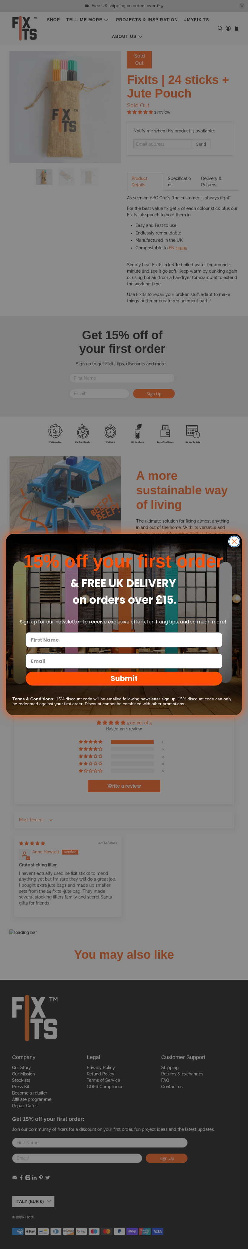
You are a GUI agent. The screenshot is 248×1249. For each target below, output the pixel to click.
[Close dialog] (234, 541)
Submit (124, 678)
